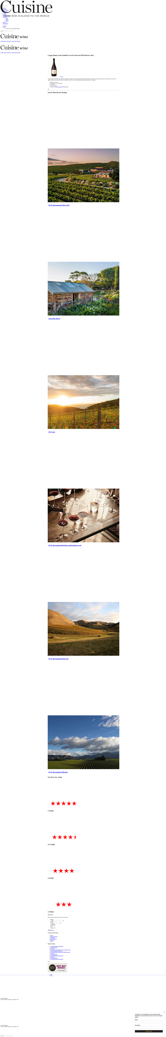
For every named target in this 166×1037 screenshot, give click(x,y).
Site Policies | (155, 1001)
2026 (7, 18)
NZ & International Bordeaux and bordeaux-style (64, 545)
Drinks (4, 14)
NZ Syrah (51, 432)
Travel (4, 13)
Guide (4, 22)
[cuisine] (49, 1015)
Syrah (51, 941)
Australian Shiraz (54, 318)
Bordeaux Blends (53, 936)
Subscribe (5, 23)
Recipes (5, 9)
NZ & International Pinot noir (58, 659)
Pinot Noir (52, 940)
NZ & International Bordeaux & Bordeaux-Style (60, 952)
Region (51, 919)
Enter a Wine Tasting (16, 41)
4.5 (48, 89)
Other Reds (52, 937)
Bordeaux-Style (53, 938)
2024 (7, 21)
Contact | (150, 1001)
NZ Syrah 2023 (59, 86)
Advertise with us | (144, 1001)
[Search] (7, 30)
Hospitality (5, 10)
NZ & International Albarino (58, 772)
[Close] (164, 1012)
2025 (7, 19)
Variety (51, 921)
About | (160, 1001)
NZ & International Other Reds (58, 205)
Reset (53, 930)
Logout (5, 1030)
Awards (5, 17)
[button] (4, 26)
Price (51, 926)
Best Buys (9, 41)
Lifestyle (5, 12)
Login (2, 1030)
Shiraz (51, 935)
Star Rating (52, 924)
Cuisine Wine (6, 15)
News (4, 8)
